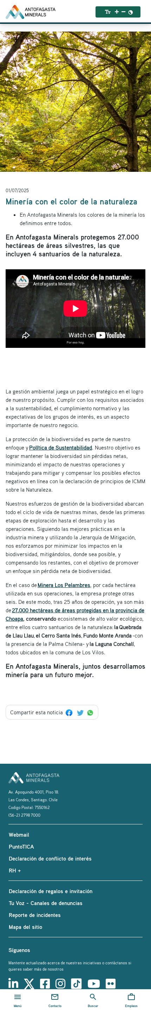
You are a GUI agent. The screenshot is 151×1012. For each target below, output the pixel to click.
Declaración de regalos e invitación (50, 891)
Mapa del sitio (25, 926)
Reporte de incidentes (35, 914)
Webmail (19, 834)
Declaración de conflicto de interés (50, 858)
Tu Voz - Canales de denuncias (46, 902)
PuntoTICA (21, 846)
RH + (15, 870)
